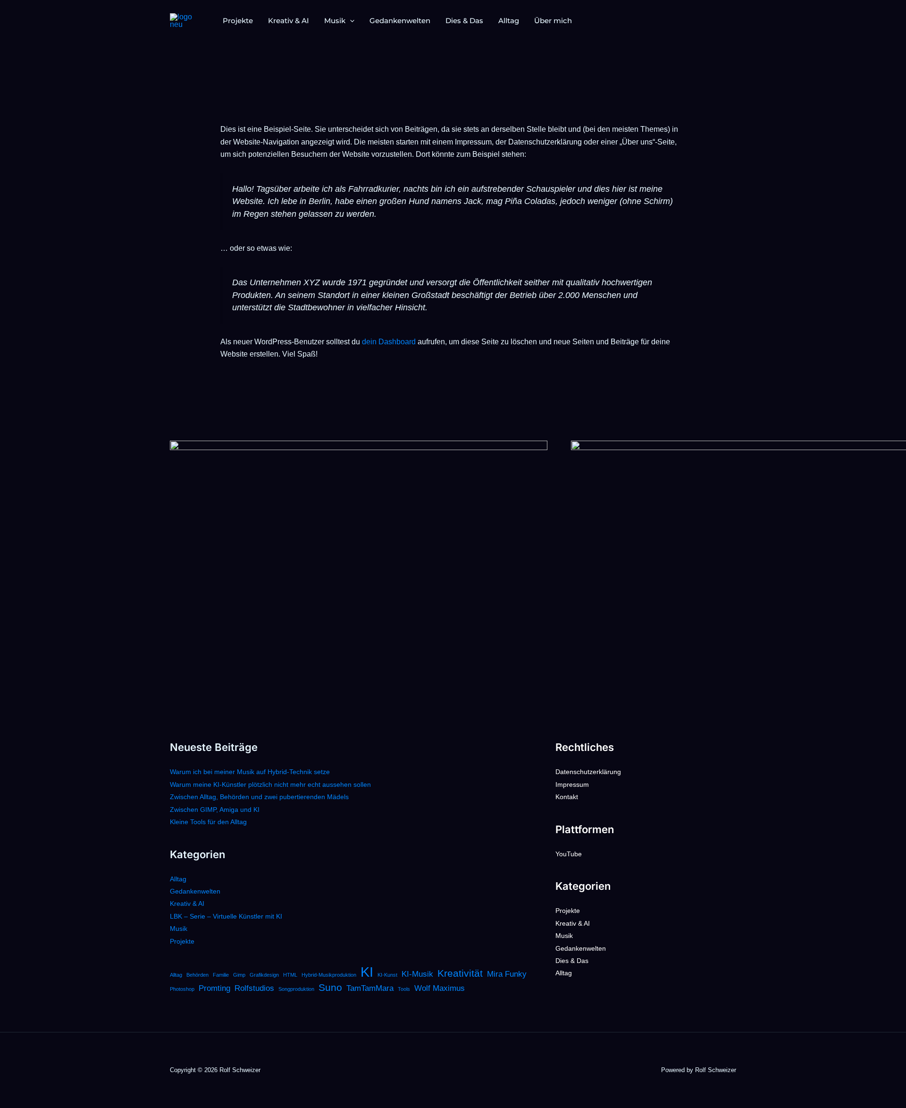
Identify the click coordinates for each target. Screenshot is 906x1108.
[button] (349, 20)
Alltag (508, 20)
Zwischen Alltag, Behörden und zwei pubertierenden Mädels (259, 797)
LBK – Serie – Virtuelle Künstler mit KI (226, 916)
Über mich (553, 20)
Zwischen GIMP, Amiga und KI (215, 809)
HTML (290, 975)
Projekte (238, 20)
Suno (330, 987)
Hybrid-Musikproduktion (329, 975)
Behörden (197, 975)
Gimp (239, 975)
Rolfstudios (254, 988)
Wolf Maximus (439, 988)
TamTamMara (370, 988)
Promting (214, 988)
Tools (404, 989)
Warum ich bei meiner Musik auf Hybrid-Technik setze (250, 772)
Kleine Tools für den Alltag (208, 822)
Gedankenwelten (399, 20)
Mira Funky (507, 974)
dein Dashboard (389, 342)
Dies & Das (464, 20)
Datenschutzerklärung (588, 772)
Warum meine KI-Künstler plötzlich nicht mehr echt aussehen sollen (270, 784)
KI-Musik (417, 974)
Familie (221, 975)
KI (367, 972)
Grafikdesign (264, 975)
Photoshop (182, 989)
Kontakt (566, 797)
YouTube (568, 854)
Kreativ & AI (288, 20)
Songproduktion (296, 989)
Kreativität (460, 973)
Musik (334, 20)
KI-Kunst (387, 975)
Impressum (572, 784)
